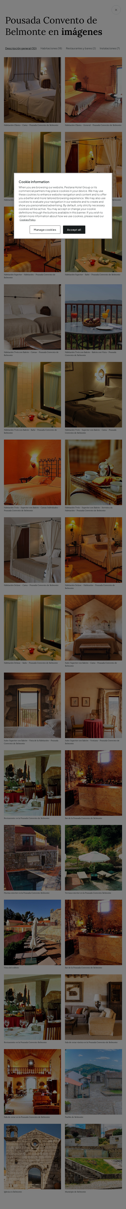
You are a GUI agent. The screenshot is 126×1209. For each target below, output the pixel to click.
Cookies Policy (28, 219)
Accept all (74, 229)
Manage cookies (45, 229)
